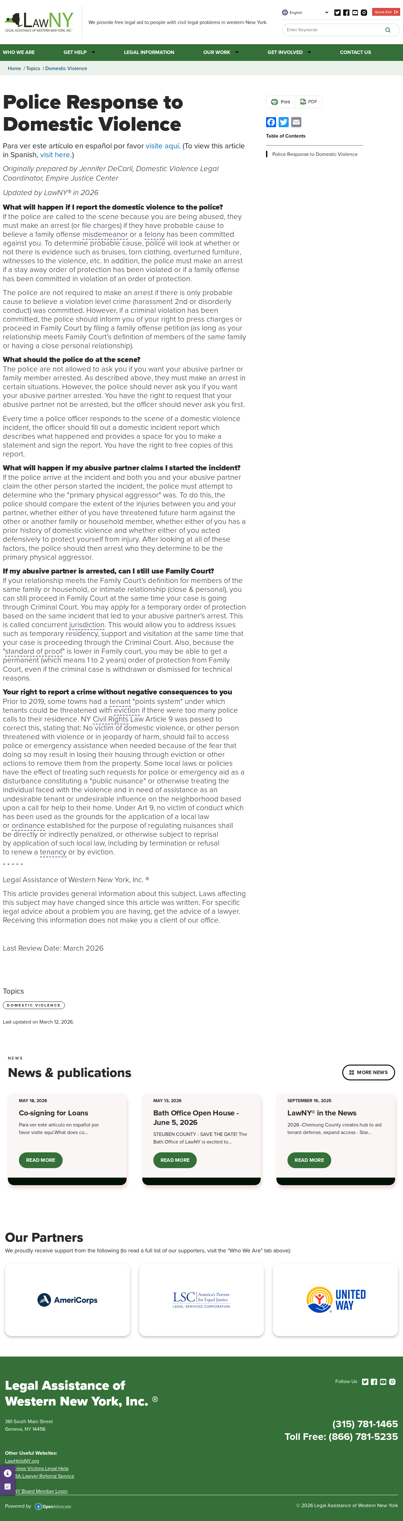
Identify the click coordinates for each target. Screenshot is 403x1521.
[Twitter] (284, 121)
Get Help (75, 53)
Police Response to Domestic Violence (315, 154)
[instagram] (364, 11)
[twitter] (337, 11)
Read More (44, 1162)
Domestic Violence (66, 68)
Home (14, 68)
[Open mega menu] (91, 52)
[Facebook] (271, 121)
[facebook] (346, 11)
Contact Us (355, 53)
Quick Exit (383, 12)
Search (388, 30)
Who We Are (19, 53)
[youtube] (355, 11)
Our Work (216, 53)
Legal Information (149, 53)
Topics (33, 68)
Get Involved (285, 53)
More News (372, 1072)
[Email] (296, 121)
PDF (312, 101)
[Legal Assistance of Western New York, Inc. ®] (42, 22)
